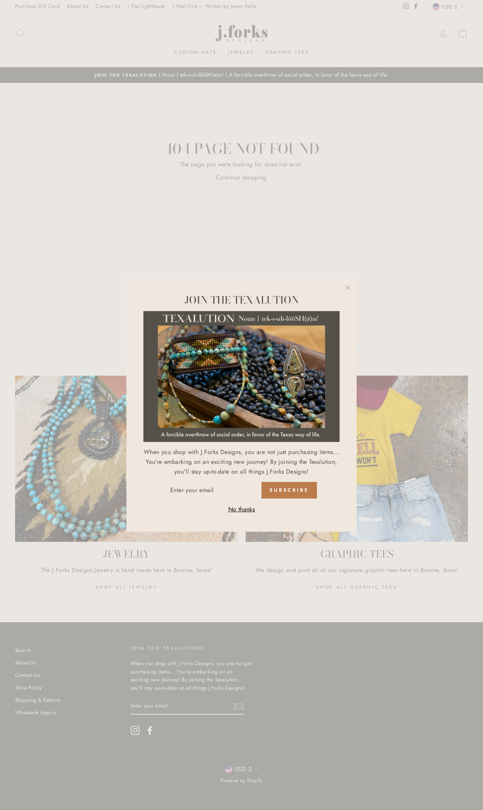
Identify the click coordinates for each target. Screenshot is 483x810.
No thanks (241, 509)
